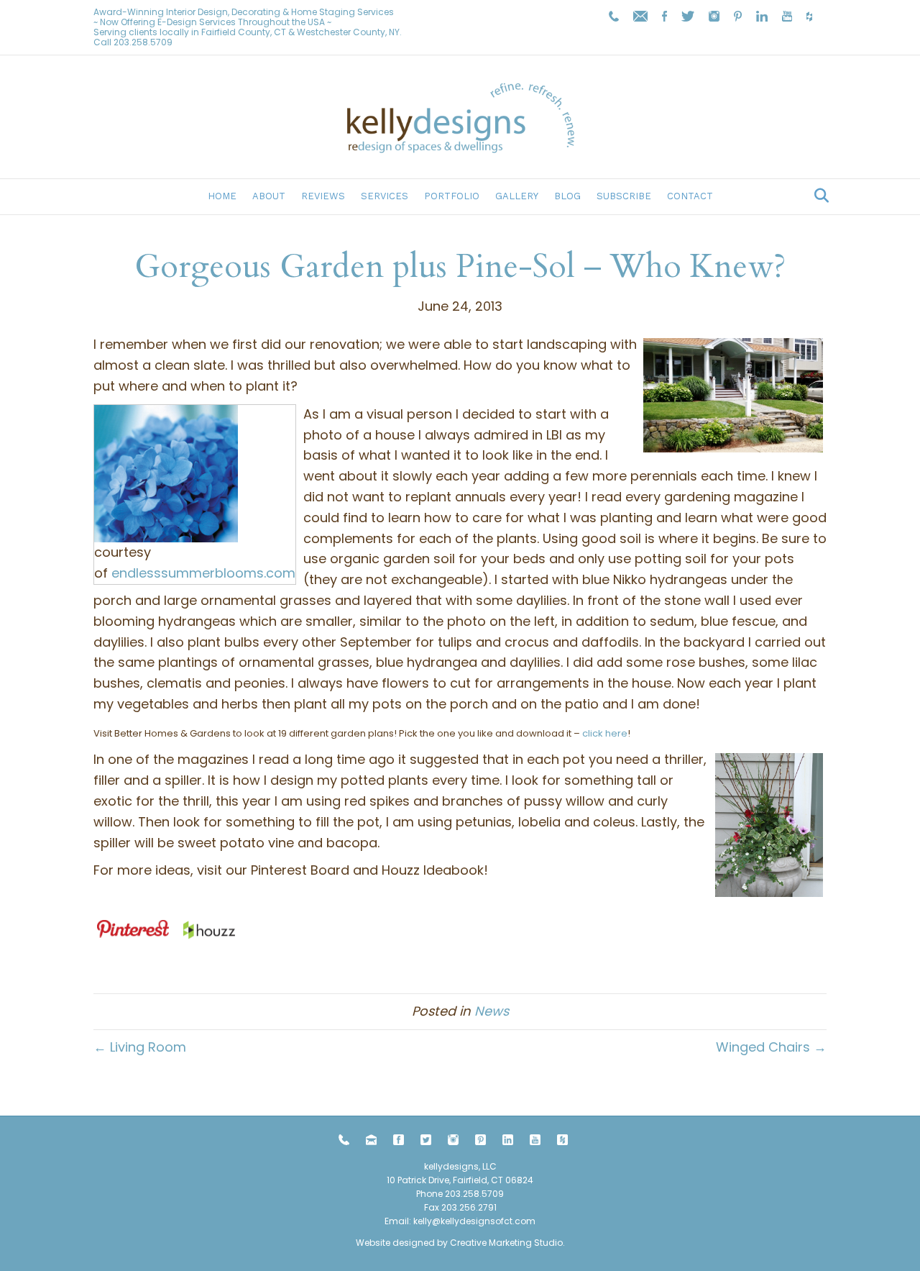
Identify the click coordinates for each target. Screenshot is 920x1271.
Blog (567, 196)
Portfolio (451, 196)
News (491, 1011)
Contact (690, 196)
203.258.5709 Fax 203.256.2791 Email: (444, 1207)
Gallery (516, 196)
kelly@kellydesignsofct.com (474, 1221)
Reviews (323, 196)
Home (222, 196)
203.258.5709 (143, 42)
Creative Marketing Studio (506, 1242)
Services (384, 196)
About (268, 196)
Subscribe (624, 196)
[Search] (818, 196)
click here (604, 733)
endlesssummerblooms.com (203, 573)
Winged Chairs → (771, 1047)
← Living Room (139, 1047)
